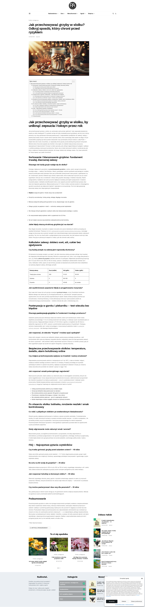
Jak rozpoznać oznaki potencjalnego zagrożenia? (46, 102)
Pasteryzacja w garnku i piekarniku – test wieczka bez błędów (48, 94)
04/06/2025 (32, 36)
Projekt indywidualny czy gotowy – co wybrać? (108, 522)
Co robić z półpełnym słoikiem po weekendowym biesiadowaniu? (49, 105)
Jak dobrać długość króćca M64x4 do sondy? (107, 542)
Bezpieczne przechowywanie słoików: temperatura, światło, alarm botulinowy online (53, 99)
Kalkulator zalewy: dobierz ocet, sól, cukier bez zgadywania (48, 90)
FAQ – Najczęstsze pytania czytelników (43, 108)
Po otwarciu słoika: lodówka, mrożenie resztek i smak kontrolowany (49, 103)
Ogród (82, 13)
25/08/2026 (104, 525)
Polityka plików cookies (120, 604)
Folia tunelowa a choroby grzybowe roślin (59, 557)
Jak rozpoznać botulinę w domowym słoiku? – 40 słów (47, 113)
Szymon (38, 36)
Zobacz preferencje (136, 601)
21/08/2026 (38, 565)
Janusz (110, 525)
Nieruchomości (71, 13)
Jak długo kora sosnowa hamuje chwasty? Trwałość (80, 557)
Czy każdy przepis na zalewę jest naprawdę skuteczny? (47, 91)
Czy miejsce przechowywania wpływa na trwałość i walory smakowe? (50, 100)
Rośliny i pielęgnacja (33, 20)
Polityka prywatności (129, 604)
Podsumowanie (36, 116)
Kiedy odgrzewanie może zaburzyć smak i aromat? (46, 106)
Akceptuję (111, 601)
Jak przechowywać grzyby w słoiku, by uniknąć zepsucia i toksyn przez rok (51, 83)
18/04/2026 (59, 561)
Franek (110, 535)
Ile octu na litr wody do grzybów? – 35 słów (44, 111)
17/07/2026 (104, 566)
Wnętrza (90, 13)
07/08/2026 (104, 555)
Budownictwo (52, 13)
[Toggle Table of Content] (72, 81)
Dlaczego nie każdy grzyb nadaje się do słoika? (45, 87)
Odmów (124, 601)
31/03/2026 (80, 561)
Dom (62, 13)
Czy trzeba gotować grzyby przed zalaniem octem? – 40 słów (48, 110)
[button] (142, 578)
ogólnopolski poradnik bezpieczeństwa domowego (66, 231)
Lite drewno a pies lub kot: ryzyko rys (108, 552)
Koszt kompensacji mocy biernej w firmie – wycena (109, 563)
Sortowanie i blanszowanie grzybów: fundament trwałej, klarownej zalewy (51, 85)
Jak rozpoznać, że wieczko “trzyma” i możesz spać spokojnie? (49, 97)
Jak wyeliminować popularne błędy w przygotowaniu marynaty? (49, 93)
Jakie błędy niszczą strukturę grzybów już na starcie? (47, 88)
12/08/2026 (104, 545)
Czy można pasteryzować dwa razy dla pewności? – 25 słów (48, 114)
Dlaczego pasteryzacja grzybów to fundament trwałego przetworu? (50, 96)
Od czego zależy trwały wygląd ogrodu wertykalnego (38, 562)
